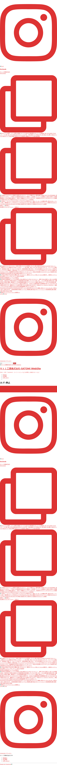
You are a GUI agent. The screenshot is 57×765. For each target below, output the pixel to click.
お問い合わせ (6, 377)
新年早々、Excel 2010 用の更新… (8, 390)
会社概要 (5, 376)
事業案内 (5, 375)
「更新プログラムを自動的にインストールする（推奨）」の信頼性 (25, 387)
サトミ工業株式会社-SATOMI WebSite (20, 368)
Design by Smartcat (5, 764)
